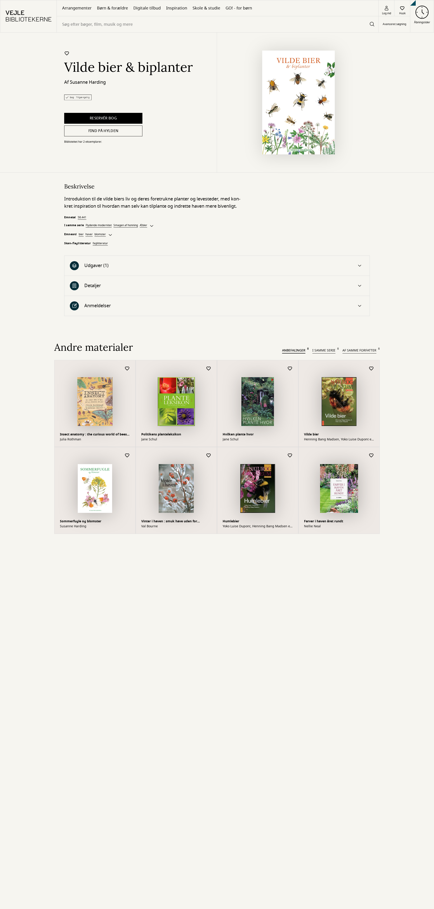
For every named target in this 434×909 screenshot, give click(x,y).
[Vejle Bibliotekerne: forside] (28, 16)
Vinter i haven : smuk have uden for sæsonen (169, 522)
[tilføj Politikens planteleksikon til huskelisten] (208, 369)
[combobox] (217, 24)
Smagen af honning (125, 225)
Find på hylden (103, 131)
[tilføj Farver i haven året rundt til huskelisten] (371, 456)
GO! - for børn (239, 8)
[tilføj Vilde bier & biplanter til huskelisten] (67, 53)
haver (89, 234)
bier (81, 234)
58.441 (82, 217)
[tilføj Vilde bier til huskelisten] (371, 369)
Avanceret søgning (394, 24)
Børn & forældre (112, 8)
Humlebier (231, 521)
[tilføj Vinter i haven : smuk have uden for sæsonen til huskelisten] (208, 456)
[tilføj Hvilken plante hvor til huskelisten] (290, 369)
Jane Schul (149, 439)
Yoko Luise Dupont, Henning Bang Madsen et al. (257, 526)
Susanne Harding (88, 82)
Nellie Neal (312, 526)
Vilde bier (311, 434)
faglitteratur (100, 243)
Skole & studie (206, 8)
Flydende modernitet (99, 225)
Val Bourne (149, 526)
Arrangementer (77, 8)
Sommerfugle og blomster (80, 521)
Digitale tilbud (147, 8)
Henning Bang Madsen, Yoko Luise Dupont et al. (338, 439)
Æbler (143, 225)
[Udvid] (151, 226)
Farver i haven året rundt (323, 521)
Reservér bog (103, 118)
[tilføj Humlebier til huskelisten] (290, 456)
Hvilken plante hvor (238, 434)
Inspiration (176, 8)
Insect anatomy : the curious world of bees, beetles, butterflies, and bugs (94, 435)
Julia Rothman (70, 439)
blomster (100, 234)
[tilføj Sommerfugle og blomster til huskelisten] (127, 456)
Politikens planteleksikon (161, 434)
